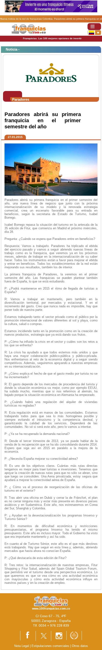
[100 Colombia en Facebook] (28, 635)
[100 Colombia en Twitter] (43, 635)
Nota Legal (21, 646)
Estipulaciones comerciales (51, 646)
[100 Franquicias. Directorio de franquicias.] (28, 28)
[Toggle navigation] (94, 26)
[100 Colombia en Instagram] (59, 635)
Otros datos (80, 646)
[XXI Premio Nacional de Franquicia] (74, 635)
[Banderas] (94, 32)
